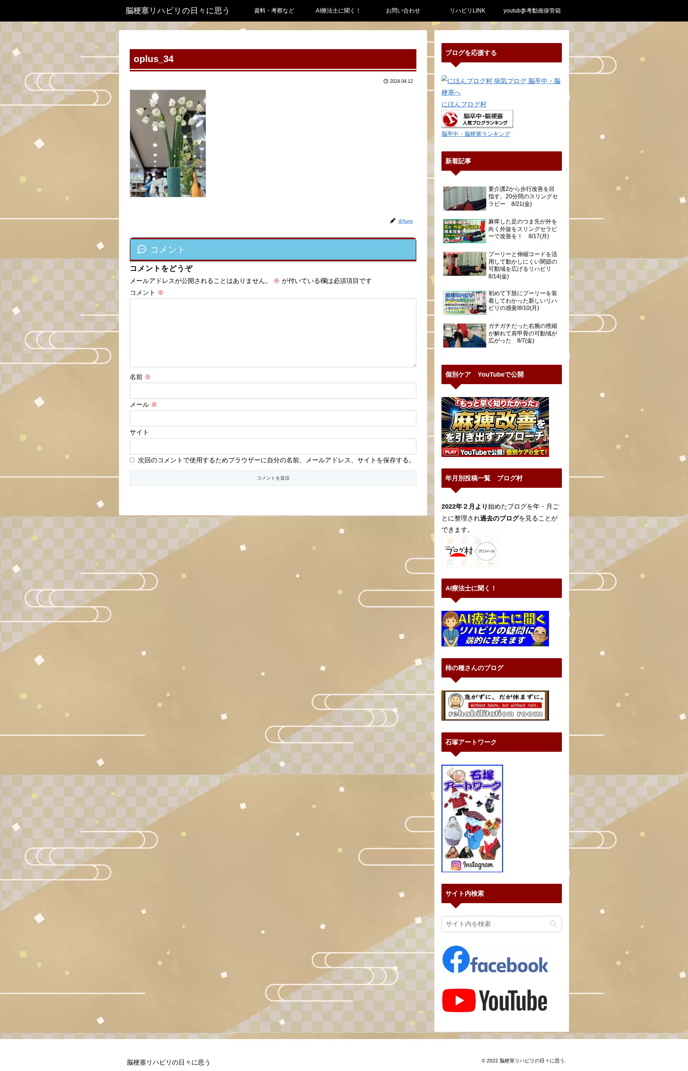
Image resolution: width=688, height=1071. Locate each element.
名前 (140, 377)
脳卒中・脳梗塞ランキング (475, 134)
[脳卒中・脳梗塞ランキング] (477, 118)
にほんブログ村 (464, 104)
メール (143, 404)
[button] (553, 924)
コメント (147, 292)
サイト (139, 432)
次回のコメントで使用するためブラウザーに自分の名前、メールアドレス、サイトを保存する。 (276, 460)
